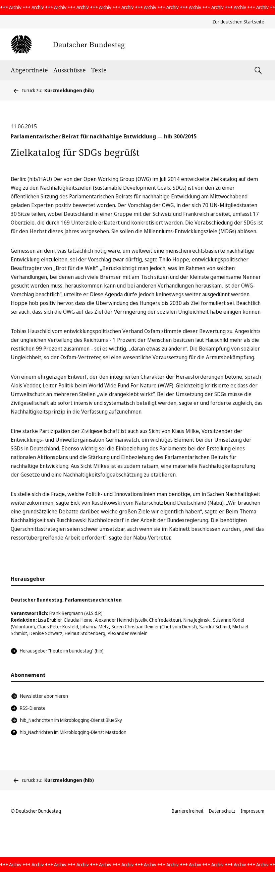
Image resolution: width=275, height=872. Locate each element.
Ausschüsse (69, 70)
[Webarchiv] (67, 44)
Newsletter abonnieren (44, 696)
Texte (99, 70)
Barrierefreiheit (188, 811)
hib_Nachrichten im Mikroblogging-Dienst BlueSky (71, 720)
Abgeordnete (29, 70)
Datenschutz (222, 811)
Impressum (252, 811)
